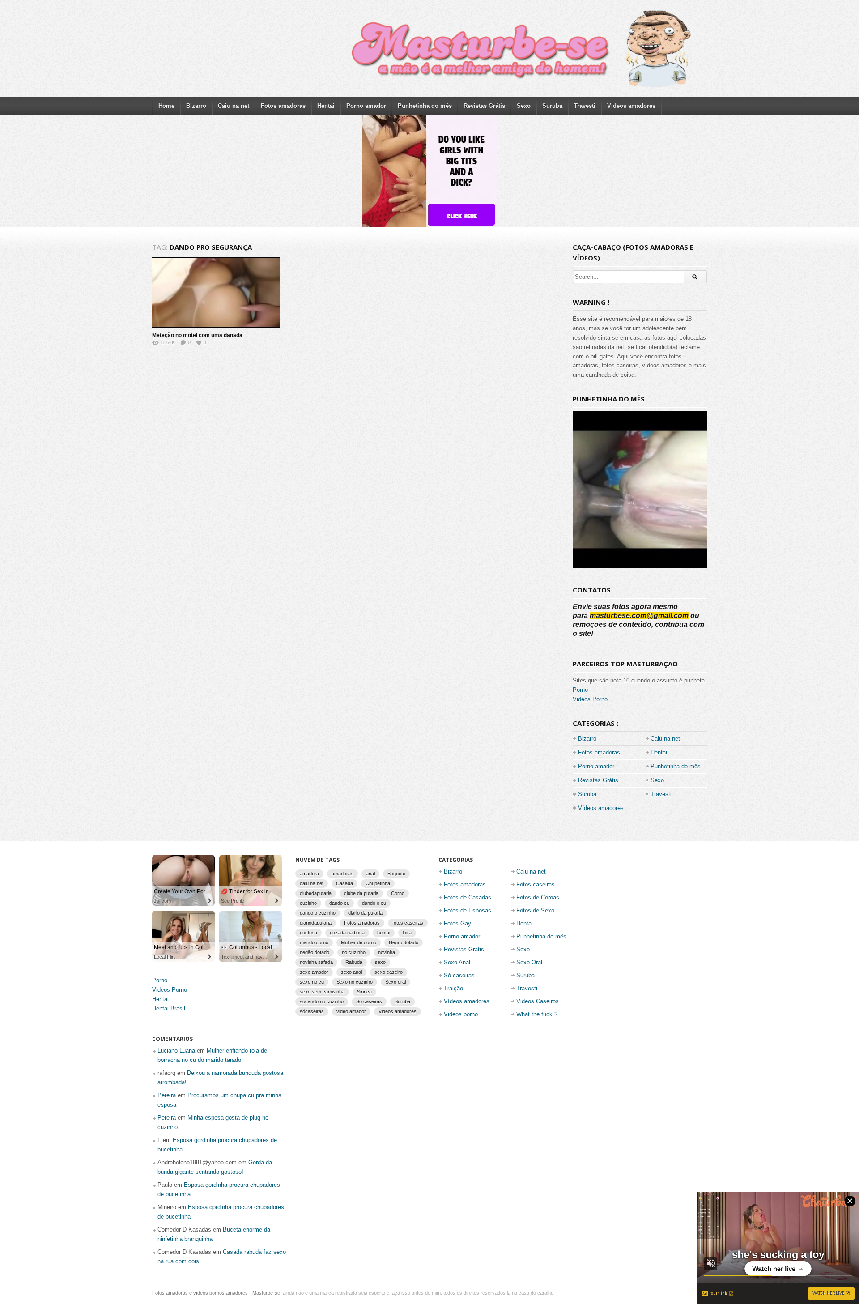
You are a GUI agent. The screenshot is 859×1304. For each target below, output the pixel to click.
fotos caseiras (407, 922)
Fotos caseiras (535, 884)
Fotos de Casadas (467, 897)
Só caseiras (459, 975)
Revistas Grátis (484, 105)
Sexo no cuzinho (354, 981)
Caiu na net (233, 105)
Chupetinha (378, 883)
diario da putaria (365, 913)
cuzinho (308, 903)
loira (407, 932)
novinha (386, 952)
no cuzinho (354, 952)
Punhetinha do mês (425, 105)
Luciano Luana (176, 1050)
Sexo (524, 105)
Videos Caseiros (537, 1001)
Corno (397, 893)
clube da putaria (361, 893)
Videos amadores (397, 1011)
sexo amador (314, 972)
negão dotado (314, 952)
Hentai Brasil (168, 1008)
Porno (580, 689)
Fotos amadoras (283, 105)
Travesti (584, 105)
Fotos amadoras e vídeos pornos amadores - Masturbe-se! (216, 1292)
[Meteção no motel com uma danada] (215, 292)
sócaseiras (312, 1011)
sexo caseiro (388, 972)
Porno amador (366, 105)
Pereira (166, 1095)
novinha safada (316, 962)
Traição (453, 988)
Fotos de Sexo (535, 910)
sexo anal (351, 972)
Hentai (326, 105)
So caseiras (369, 1001)
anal (370, 873)
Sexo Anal (457, 962)
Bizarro (196, 105)
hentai (383, 932)
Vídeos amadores (631, 105)
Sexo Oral (529, 962)
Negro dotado (403, 942)
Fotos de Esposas (467, 910)
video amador (351, 1011)
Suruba (552, 105)
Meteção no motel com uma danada (197, 335)
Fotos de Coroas (537, 897)
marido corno (314, 942)
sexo (380, 962)
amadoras (342, 873)
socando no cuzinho (322, 1001)
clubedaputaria (316, 893)
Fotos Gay (457, 923)
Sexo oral (395, 981)
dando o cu (374, 903)
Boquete (396, 873)
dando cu (339, 903)
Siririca (364, 991)
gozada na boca (347, 932)
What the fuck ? (536, 1014)
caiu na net (311, 883)
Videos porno (461, 1014)
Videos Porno (590, 699)
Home (166, 105)
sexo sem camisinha (322, 991)
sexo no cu (312, 981)
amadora (309, 873)
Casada (344, 883)
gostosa (308, 932)
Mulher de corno (358, 942)
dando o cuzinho (318, 913)
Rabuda (353, 962)
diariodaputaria (316, 922)
